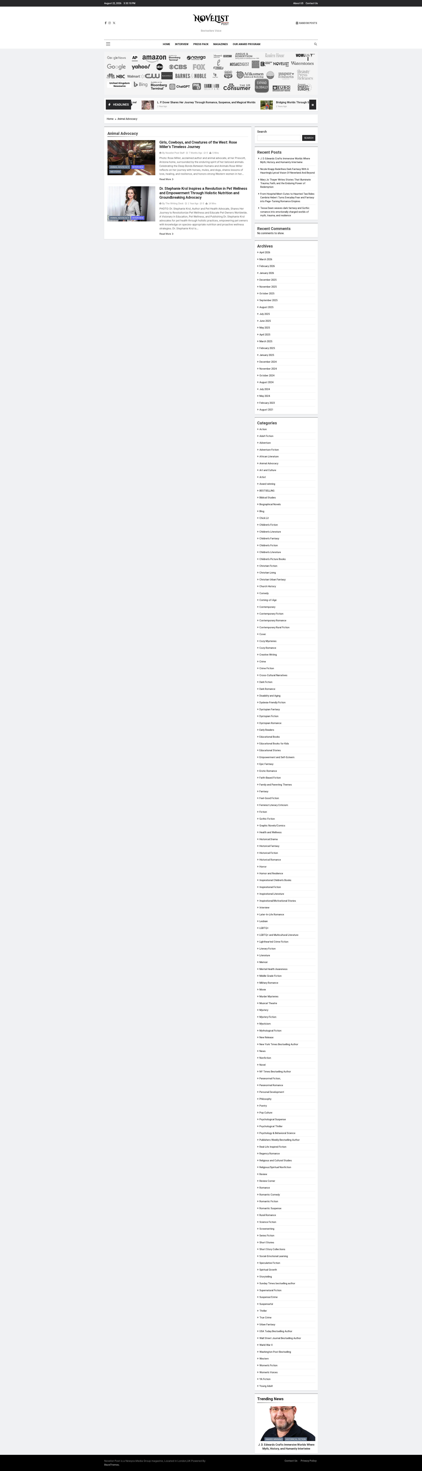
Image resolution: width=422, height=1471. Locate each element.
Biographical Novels (270, 504)
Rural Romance (267, 1215)
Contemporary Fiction (271, 613)
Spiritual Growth (268, 1269)
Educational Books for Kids (274, 743)
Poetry (263, 1105)
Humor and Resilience (271, 873)
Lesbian (263, 921)
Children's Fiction (268, 524)
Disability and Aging (269, 695)
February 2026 (267, 266)
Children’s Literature (270, 552)
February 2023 (267, 402)
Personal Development (271, 1092)
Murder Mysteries (268, 996)
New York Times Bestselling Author (278, 1044)
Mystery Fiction (267, 1016)
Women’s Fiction (268, 1365)
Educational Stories (270, 750)
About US (298, 3)
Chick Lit (264, 518)
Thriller (263, 1310)
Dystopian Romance (270, 723)
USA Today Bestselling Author (275, 1331)
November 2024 (268, 368)
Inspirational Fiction (270, 887)
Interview (181, 44)
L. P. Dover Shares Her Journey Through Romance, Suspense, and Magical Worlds (144, 102)
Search (262, 131)
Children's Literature (270, 531)
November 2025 (268, 286)
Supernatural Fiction (270, 1290)
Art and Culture (267, 470)
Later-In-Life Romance (271, 914)
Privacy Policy (308, 1460)
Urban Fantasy (267, 1324)
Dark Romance (267, 688)
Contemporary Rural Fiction (274, 627)
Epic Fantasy (266, 764)
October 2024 (266, 375)
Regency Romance (269, 1153)
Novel (262, 1064)
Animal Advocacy (119, 167)
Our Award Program (246, 44)
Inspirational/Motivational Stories (277, 900)
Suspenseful (266, 1304)
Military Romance (268, 982)
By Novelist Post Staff (173, 152)
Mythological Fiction (270, 1030)
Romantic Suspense (270, 1208)
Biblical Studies (267, 497)
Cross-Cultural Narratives (273, 675)
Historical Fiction (268, 852)
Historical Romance (270, 859)
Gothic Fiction (267, 818)
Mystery (263, 1010)
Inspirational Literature (271, 893)
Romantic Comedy (269, 1194)
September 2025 (268, 300)
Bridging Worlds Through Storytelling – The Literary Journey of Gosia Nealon (261, 102)
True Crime (265, 1317)
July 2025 (264, 313)
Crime (262, 661)
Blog (261, 511)
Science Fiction (267, 1222)
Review (263, 1174)
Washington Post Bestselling (275, 1351)
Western (115, 172)
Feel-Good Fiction (269, 798)
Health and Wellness (270, 832)
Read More (165, 179)
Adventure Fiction (269, 449)
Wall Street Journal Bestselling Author (280, 1338)
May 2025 (264, 327)
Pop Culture (265, 1112)
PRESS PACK (200, 44)
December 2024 (267, 361)
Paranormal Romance (271, 1085)
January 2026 (266, 273)
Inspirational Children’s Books (275, 880)
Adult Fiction (266, 436)
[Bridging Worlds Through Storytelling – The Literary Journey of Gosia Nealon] (204, 106)
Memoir (263, 962)
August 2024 (266, 382)
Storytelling (265, 1276)
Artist (262, 477)
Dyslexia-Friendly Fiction (272, 702)
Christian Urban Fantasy (272, 579)
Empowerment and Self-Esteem (276, 757)
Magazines (220, 44)
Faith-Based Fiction (270, 777)
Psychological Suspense (272, 1119)
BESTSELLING (266, 490)
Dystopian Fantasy (269, 709)
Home (166, 44)
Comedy (264, 593)
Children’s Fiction (268, 545)
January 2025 (266, 355)
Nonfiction (265, 1057)
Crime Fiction (266, 668)
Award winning (267, 483)
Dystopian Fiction (268, 716)
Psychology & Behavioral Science (277, 1133)
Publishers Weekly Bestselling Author (279, 1139)
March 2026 (265, 259)
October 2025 (266, 293)
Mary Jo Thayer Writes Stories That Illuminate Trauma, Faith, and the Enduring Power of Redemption (285, 183)
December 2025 (267, 279)
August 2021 (266, 409)
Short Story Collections (272, 1249)
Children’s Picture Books (272, 559)
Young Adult (266, 1386)
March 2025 (265, 341)
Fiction (263, 811)
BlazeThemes (111, 1464)
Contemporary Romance (272, 620)
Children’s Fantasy (269, 538)
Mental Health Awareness (273, 969)
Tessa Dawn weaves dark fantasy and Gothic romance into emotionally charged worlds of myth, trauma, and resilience (284, 212)
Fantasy (263, 791)
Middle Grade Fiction (270, 975)
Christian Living (267, 572)
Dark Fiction (265, 682)
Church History (267, 586)
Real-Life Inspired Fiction (272, 1146)
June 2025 (265, 320)
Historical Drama (268, 839)
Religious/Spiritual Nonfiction (275, 1167)
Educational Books (269, 736)
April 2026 (264, 252)
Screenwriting (266, 1228)
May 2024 (264, 395)
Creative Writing (268, 654)
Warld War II (265, 1344)
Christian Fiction (268, 565)
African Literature (269, 456)
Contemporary (267, 606)
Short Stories (266, 1242)
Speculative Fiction (269, 1262)
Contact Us (312, 3)
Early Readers (266, 729)
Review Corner (267, 1180)
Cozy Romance (267, 647)
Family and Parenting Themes (275, 784)
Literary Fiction (267, 948)
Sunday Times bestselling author (277, 1283)
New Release (266, 1037)
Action (263, 429)
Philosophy (265, 1098)
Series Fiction (266, 1235)
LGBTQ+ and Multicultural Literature (278, 934)
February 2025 (267, 348)
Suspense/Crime (268, 1297)
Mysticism (265, 1023)
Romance (264, 1187)
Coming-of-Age (268, 600)
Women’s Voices (268, 1372)
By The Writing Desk (172, 203)
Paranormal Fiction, (270, 1078)
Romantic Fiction (268, 1201)
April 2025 (264, 334)
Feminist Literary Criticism (273, 805)
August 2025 (266, 307)
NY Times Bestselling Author (275, 1071)
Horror (263, 866)
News (262, 1051)
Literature (264, 955)
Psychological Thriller (271, 1126)
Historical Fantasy (269, 846)
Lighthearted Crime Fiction (273, 941)
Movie (262, 989)
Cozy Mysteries (267, 641)
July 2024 (264, 389)
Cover (262, 634)
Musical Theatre (268, 1003)
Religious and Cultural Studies (275, 1160)
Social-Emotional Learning (273, 1256)
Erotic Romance (268, 770)
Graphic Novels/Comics (272, 825)
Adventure (265, 442)
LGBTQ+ (264, 928)
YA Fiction (265, 1379)
